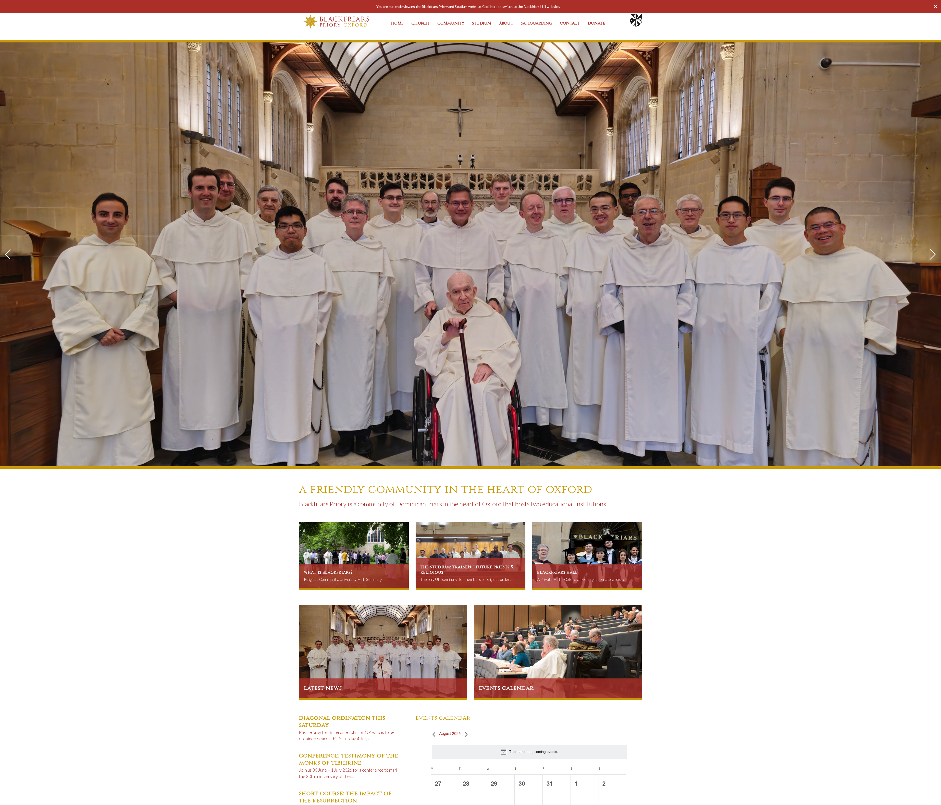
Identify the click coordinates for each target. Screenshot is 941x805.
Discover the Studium (317, 456)
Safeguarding (536, 23)
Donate (596, 23)
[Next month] (466, 734)
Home (397, 23)
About (506, 23)
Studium (481, 23)
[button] (935, 6)
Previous (8, 254)
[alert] (529, 751)
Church (420, 23)
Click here (489, 6)
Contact (570, 23)
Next (933, 254)
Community (450, 23)
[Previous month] (434, 734)
